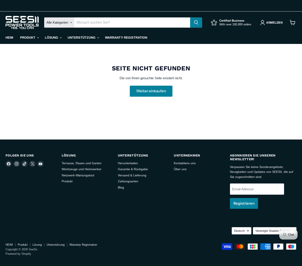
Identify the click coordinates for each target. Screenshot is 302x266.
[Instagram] (16, 6)
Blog (121, 187)
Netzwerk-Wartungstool (78, 175)
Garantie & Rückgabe (133, 169)
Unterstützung (82, 37)
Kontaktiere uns (185, 163)
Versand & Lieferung (132, 175)
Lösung (52, 37)
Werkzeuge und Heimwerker (81, 169)
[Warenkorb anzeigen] (293, 22)
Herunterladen (128, 163)
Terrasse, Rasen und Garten (81, 163)
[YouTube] (37, 6)
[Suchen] (196, 22)
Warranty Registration (126, 37)
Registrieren (243, 203)
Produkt (28, 37)
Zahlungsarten (128, 181)
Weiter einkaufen (151, 91)
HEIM (9, 37)
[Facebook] (9, 6)
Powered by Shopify (18, 253)
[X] (30, 6)
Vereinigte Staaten (276, 5)
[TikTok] (23, 6)
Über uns (180, 169)
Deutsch (244, 5)
